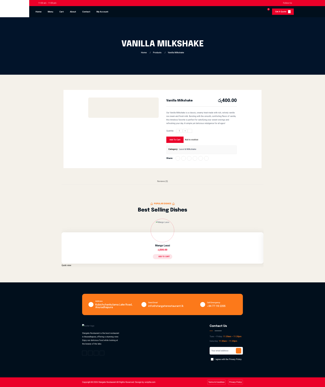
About (73, 11)
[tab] (162, 181)
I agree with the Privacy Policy (228, 359)
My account (102, 11)
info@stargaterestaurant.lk (165, 306)
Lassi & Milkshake (187, 149)
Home (39, 11)
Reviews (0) (162, 181)
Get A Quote (281, 11)
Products (157, 52)
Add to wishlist (191, 139)
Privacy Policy (235, 382)
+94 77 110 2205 (216, 306)
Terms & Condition (216, 382)
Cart (61, 11)
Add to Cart (164, 257)
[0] (266, 11)
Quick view (66, 265)
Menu (50, 11)
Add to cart (174, 139)
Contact (86, 11)
